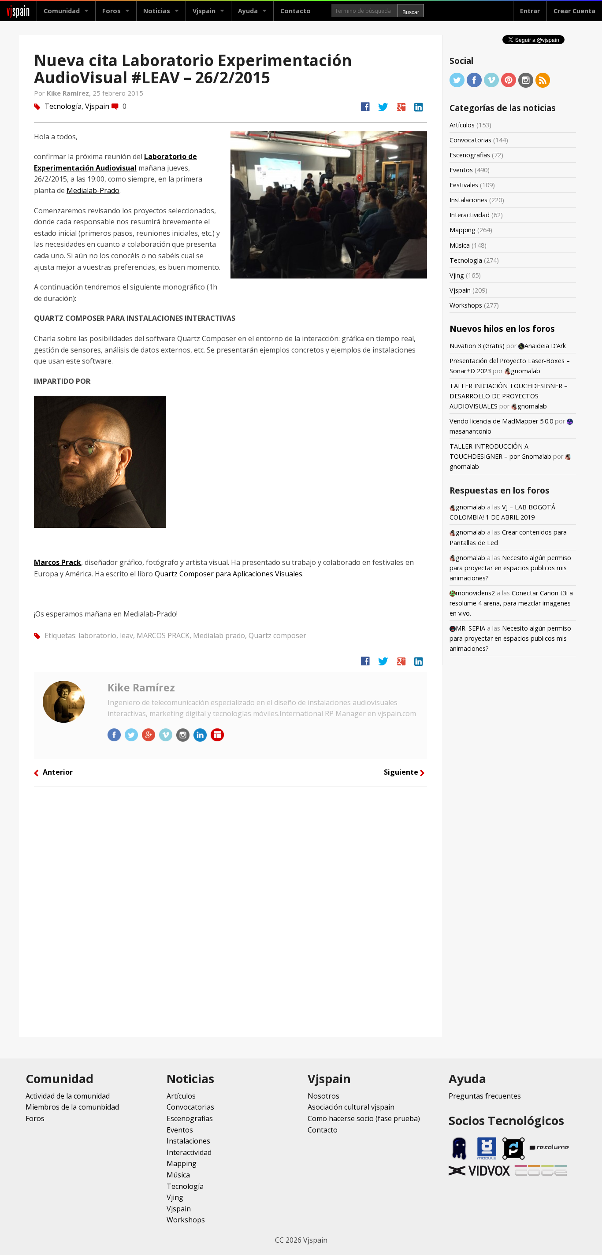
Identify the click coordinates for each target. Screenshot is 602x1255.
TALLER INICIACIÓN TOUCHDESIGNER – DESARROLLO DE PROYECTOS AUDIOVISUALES (509, 396)
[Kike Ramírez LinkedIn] (200, 734)
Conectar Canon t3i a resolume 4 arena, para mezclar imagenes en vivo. (511, 603)
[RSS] (542, 79)
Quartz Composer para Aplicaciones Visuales (228, 574)
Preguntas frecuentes (485, 1096)
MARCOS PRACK (163, 635)
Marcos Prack (57, 562)
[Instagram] (525, 79)
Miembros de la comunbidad (72, 1107)
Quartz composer (277, 635)
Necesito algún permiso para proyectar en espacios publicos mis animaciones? (510, 567)
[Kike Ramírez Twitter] (132, 734)
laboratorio (97, 635)
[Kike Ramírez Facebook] (115, 734)
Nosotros (323, 1096)
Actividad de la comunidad (68, 1096)
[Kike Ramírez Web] (217, 734)
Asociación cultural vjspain (351, 1107)
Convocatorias (470, 140)
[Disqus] (230, 911)
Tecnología (63, 106)
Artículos (462, 125)
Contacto (295, 11)
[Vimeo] (491, 79)
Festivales (464, 185)
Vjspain (97, 106)
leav (126, 635)
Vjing (457, 275)
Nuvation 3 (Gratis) (477, 346)
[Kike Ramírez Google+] (149, 734)
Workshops (466, 305)
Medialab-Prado (93, 190)
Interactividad (470, 215)
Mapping (463, 230)
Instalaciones (468, 200)
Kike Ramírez (141, 687)
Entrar (530, 11)
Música (460, 245)
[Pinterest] (508, 79)
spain (18, 11)
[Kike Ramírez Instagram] (183, 734)
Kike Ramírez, (70, 93)
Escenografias (470, 155)
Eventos (461, 170)
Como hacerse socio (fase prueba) (364, 1118)
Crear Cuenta (574, 11)
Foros (111, 11)
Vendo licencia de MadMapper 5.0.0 (501, 421)
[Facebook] (474, 79)
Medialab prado (219, 635)
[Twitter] (457, 79)
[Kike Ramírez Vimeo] (166, 734)
